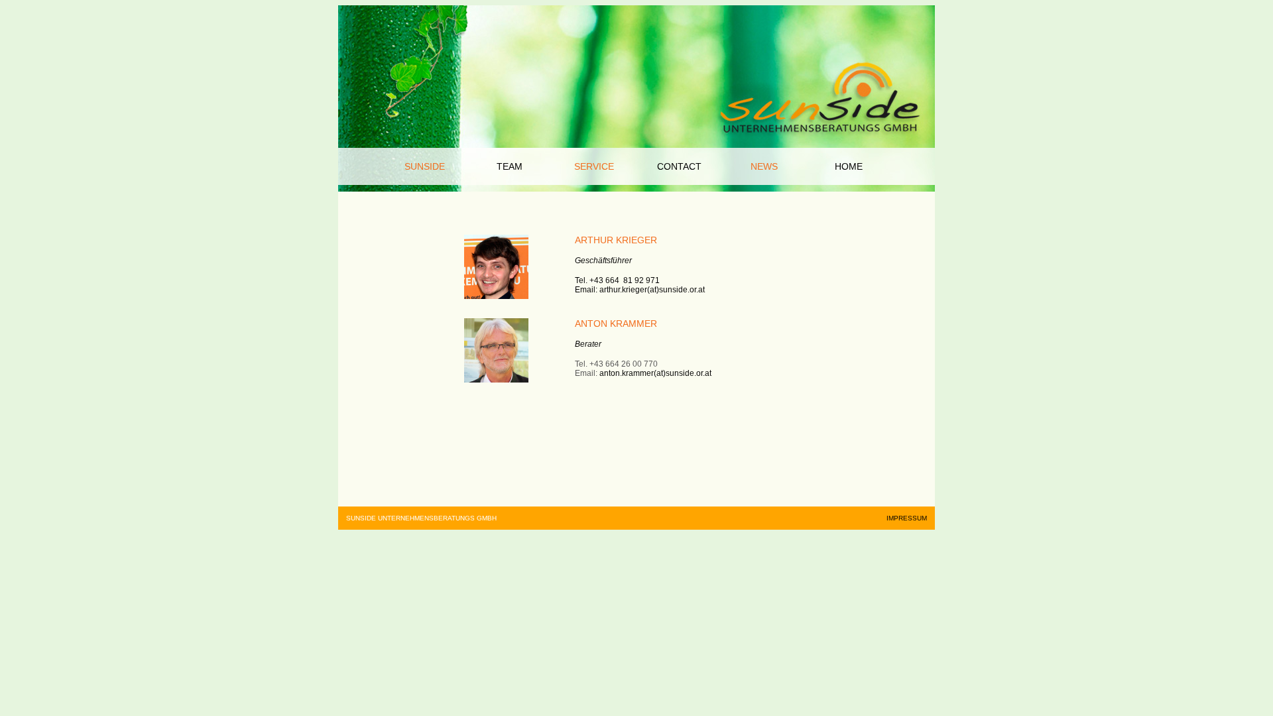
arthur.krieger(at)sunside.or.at (652, 289)
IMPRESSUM (906, 518)
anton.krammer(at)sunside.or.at (655, 373)
